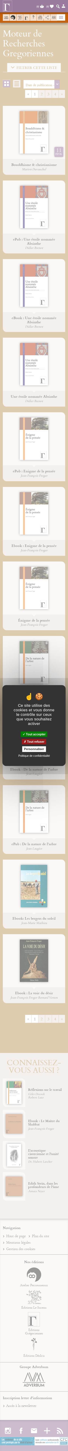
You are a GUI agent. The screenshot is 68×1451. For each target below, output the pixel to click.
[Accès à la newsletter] (40, 17)
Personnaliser (34, 749)
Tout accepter (35, 734)
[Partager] (47, 17)
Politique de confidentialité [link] (34, 755)
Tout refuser (35, 741)
